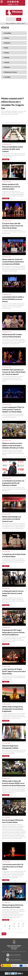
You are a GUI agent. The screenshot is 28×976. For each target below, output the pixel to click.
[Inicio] (13, 12)
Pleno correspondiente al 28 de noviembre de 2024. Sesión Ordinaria (12, 149)
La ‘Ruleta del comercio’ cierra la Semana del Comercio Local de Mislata (12, 593)
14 (10, 926)
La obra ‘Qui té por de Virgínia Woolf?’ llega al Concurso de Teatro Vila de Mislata (14, 671)
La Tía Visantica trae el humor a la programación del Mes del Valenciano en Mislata (13, 483)
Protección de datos (10, 951)
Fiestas (6, 52)
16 (19, 926)
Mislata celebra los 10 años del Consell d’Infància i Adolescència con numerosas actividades (13, 261)
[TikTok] (17, 2)
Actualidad (7, 33)
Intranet (24, 951)
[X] (10, 2)
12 (24, 923)
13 (5, 926)
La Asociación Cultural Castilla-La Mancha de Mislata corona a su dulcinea (13, 299)
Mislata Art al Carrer (10, 72)
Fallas (6, 48)
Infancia (6, 57)
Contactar (20, 951)
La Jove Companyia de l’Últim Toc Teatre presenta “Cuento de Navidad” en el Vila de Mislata (13, 409)
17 (23, 926)
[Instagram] (12, 2)
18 (10, 928)
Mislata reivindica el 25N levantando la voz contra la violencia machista (11, 186)
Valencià (16, 4)
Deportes (7, 43)
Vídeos (18, 23)
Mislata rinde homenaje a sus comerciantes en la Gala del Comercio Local (11, 519)
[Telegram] (15, 2)
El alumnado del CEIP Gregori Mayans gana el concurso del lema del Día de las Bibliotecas (13, 632)
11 (19, 923)
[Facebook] (8, 2)
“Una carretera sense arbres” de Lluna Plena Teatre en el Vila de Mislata (12, 866)
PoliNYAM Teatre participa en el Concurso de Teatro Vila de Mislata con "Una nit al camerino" (13, 372)
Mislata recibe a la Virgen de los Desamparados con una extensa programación (12, 709)
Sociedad (7, 77)
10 (15, 923)
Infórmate (13, 23)
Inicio (7, 23)
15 (14, 926)
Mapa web (16, 951)
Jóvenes (6, 62)
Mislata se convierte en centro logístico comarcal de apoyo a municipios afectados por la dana (13, 445)
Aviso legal (4, 951)
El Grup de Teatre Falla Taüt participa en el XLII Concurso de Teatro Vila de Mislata (12, 225)
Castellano (10, 4)
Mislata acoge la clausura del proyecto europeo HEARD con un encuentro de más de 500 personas (13, 783)
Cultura (6, 38)
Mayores (7, 67)
